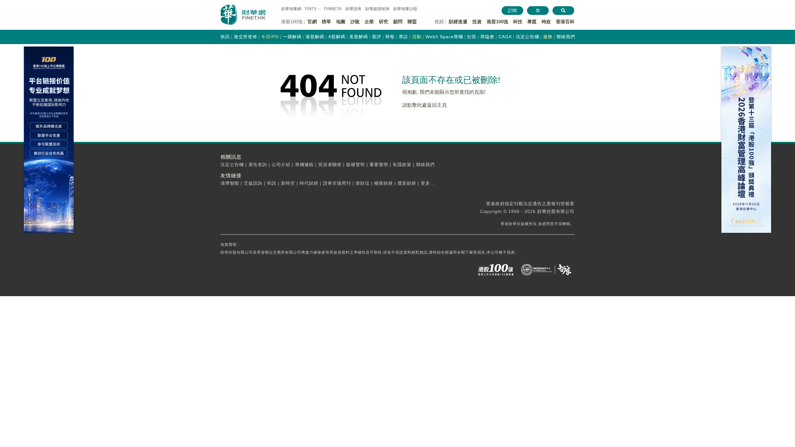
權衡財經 (383, 183)
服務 (547, 36)
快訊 (225, 36)
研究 (383, 21)
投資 (477, 21)
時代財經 (309, 183)
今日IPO (270, 36)
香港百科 (565, 21)
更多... (428, 183)
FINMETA (333, 9)
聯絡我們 (565, 36)
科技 (517, 21)
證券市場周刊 (337, 183)
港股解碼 (315, 36)
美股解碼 (358, 36)
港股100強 (497, 21)
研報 (390, 36)
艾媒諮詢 (253, 183)
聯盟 (412, 21)
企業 (369, 21)
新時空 (288, 183)
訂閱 (512, 10)
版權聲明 (355, 164)
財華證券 (353, 9)
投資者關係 (330, 164)
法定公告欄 (527, 36)
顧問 (397, 21)
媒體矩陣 (377, 9)
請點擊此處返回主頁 (424, 105)
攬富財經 (407, 183)
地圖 (340, 21)
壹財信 (363, 183)
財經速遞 (458, 21)
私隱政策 (402, 164)
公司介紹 (281, 164)
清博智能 (229, 183)
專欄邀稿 (304, 164)
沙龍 (355, 21)
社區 (471, 36)
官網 (312, 21)
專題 (532, 21)
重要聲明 (379, 164)
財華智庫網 (291, 9)
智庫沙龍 (405, 9)
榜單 (326, 21)
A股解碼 (336, 36)
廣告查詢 (257, 164)
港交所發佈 (245, 36)
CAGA (505, 36)
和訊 (271, 183)
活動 (416, 36)
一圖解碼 (292, 36)
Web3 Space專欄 (444, 36)
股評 (376, 36)
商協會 (487, 36)
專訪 (403, 36)
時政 (546, 21)
